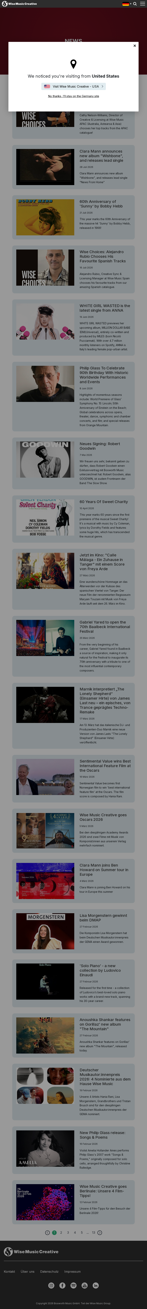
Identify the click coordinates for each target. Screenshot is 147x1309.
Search (135, 4)
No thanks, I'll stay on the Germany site (134, 45)
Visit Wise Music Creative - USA (76, 86)
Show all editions (127, 4)
